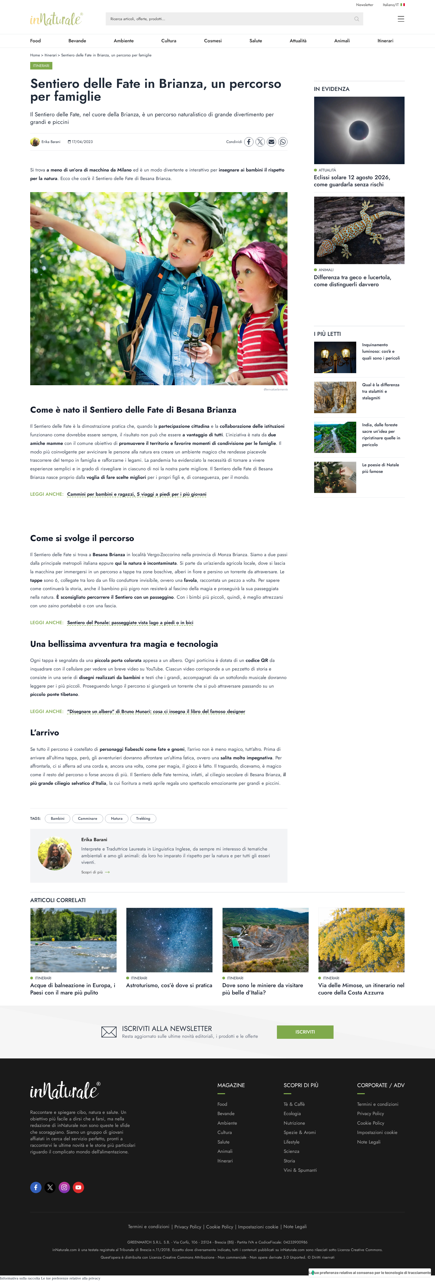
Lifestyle (292, 1142)
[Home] (56, 18)
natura (117, 818)
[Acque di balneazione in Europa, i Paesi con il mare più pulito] (73, 940)
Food (35, 41)
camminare (87, 818)
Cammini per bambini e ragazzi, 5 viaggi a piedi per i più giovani (136, 494)
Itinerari (385, 41)
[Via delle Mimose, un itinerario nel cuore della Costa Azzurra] (361, 940)
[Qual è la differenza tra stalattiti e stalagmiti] (335, 397)
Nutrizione (294, 1123)
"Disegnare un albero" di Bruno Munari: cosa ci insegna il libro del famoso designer (156, 711)
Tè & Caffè (294, 1104)
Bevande (77, 41)
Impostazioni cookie (377, 1132)
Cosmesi (213, 41)
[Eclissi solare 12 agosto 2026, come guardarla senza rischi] (359, 130)
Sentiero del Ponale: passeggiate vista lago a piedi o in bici (130, 622)
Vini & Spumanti (300, 1170)
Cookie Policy (370, 1123)
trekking (143, 818)
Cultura (168, 41)
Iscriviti (305, 1031)
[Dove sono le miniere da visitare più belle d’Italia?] (265, 940)
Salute (255, 41)
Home (35, 55)
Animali (342, 41)
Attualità (298, 41)
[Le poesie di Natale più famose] (335, 477)
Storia (289, 1161)
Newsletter (364, 5)
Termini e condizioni (377, 1104)
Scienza (291, 1151)
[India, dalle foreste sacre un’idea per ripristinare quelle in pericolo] (335, 437)
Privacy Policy (370, 1113)
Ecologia (292, 1113)
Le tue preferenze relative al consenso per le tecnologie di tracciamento (370, 1272)
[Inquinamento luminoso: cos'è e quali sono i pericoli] (335, 357)
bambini (57, 818)
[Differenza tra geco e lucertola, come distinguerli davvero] (359, 230)
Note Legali (369, 1142)
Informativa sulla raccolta (20, 1278)
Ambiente (124, 41)
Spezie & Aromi (300, 1132)
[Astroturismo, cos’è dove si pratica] (169, 940)
